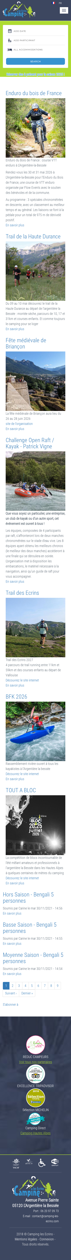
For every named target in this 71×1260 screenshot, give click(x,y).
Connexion (47, 1239)
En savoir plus (15, 225)
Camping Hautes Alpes (35, 1133)
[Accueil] (19, 10)
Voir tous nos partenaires (35, 1062)
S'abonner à (10, 1004)
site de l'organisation (19, 424)
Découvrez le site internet (22, 680)
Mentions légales (26, 1239)
